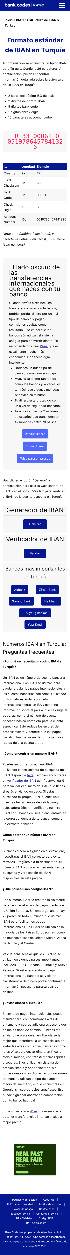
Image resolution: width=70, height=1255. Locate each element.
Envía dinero (35, 446)
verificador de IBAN (21, 780)
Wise (43, 346)
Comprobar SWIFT (47, 1213)
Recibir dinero (35, 434)
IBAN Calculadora (36, 1222)
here (30, 775)
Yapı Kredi (35, 624)
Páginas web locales (24, 1199)
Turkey (10, 25)
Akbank (19, 589)
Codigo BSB (46, 1218)
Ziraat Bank (47, 589)
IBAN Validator (24, 1218)
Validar (35, 553)
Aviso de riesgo (23, 1208)
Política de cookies (50, 1204)
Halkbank (51, 601)
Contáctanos (46, 1208)
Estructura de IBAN (41, 20)
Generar (35, 524)
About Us (48, 1199)
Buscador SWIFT (20, 1213)
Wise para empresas (35, 458)
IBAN (20, 20)
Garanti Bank (21, 601)
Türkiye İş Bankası (35, 613)
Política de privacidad (20, 1204)
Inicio (9, 20)
